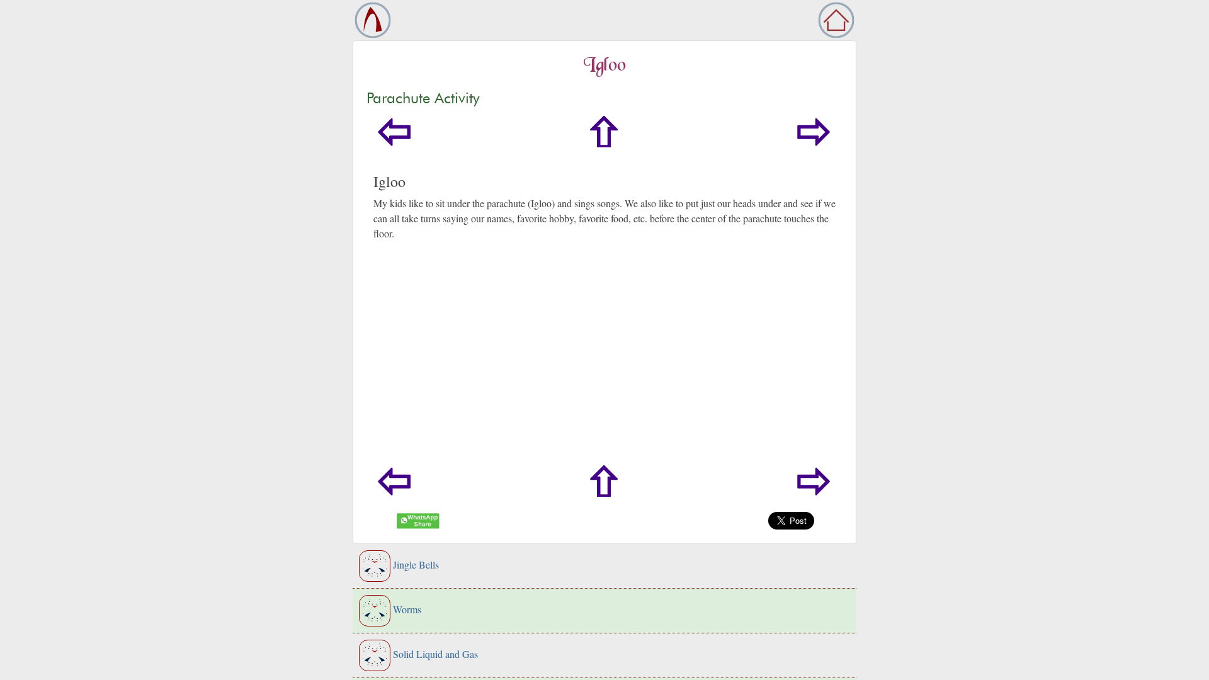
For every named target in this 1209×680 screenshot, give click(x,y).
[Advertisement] (741, 371)
